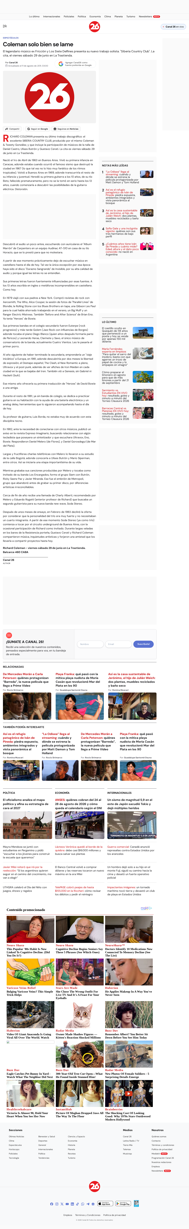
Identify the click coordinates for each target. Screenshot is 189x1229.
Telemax (127, 1149)
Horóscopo (14, 1149)
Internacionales (119, 793)
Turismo (71, 1158)
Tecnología (14, 1158)
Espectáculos (10, 38)
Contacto (156, 1140)
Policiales (13, 1153)
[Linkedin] (72, 1204)
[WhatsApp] (82, 1204)
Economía (62, 793)
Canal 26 (13, 62)
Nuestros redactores (161, 1162)
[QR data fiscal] (136, 1206)
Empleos (156, 1166)
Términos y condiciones (163, 1145)
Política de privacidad (162, 1149)
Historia (71, 1145)
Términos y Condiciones (87, 1215)
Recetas (72, 1153)
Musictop (127, 1153)
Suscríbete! (143, 644)
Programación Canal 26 (163, 1158)
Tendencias (43, 1158)
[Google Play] (123, 1204)
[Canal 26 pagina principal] (94, 31)
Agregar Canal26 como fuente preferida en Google (78, 64)
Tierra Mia (127, 1145)
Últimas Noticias (16, 1136)
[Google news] (93, 1204)
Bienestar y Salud (46, 1136)
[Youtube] (67, 1204)
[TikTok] (77, 1204)
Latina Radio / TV (131, 1140)
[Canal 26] (94, 1187)
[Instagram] (56, 1204)
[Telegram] (87, 1204)
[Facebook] (51, 1204)
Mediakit (159, 1153)
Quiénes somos (159, 1136)
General (42, 1145)
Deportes (42, 1140)
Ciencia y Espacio (76, 1136)
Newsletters (161, 1170)
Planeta (71, 1149)
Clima (11, 1140)
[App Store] (105, 1204)
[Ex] (62, 1204)
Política (9, 793)
